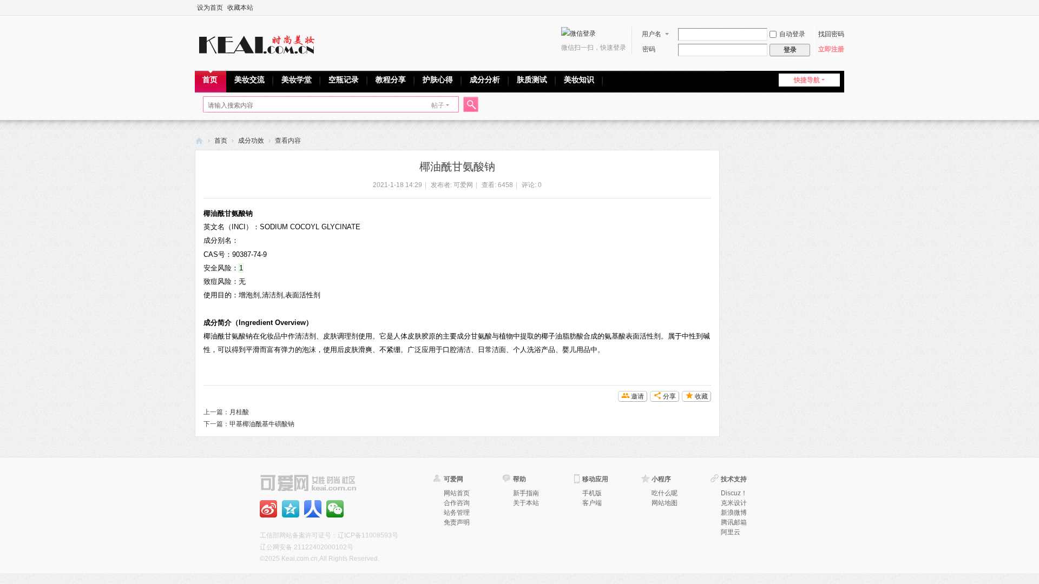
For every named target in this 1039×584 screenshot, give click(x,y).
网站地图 (665, 503)
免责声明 (457, 522)
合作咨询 (457, 503)
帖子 (437, 105)
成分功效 (251, 140)
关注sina (268, 508)
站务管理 (457, 512)
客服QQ (335, 508)
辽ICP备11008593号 (368, 535)
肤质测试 (532, 79)
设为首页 (210, 7)
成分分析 (485, 79)
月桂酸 (239, 412)
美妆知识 (579, 79)
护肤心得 (438, 79)
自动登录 (792, 34)
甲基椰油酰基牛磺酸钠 (261, 424)
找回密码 (831, 34)
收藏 (701, 396)
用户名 (651, 34)
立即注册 (831, 49)
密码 (648, 49)
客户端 (592, 503)
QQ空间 (290, 508)
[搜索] (469, 105)
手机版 (592, 493)
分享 (669, 396)
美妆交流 (249, 79)
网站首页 (457, 493)
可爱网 (199, 141)
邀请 (637, 396)
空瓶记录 (343, 79)
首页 (210, 79)
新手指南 (526, 493)
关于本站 (526, 503)
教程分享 (391, 79)
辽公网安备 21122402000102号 (306, 547)
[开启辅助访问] (841, 7)
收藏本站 (240, 7)
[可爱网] (259, 42)
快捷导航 (807, 80)
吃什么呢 (665, 493)
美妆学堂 (296, 79)
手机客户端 (312, 508)
